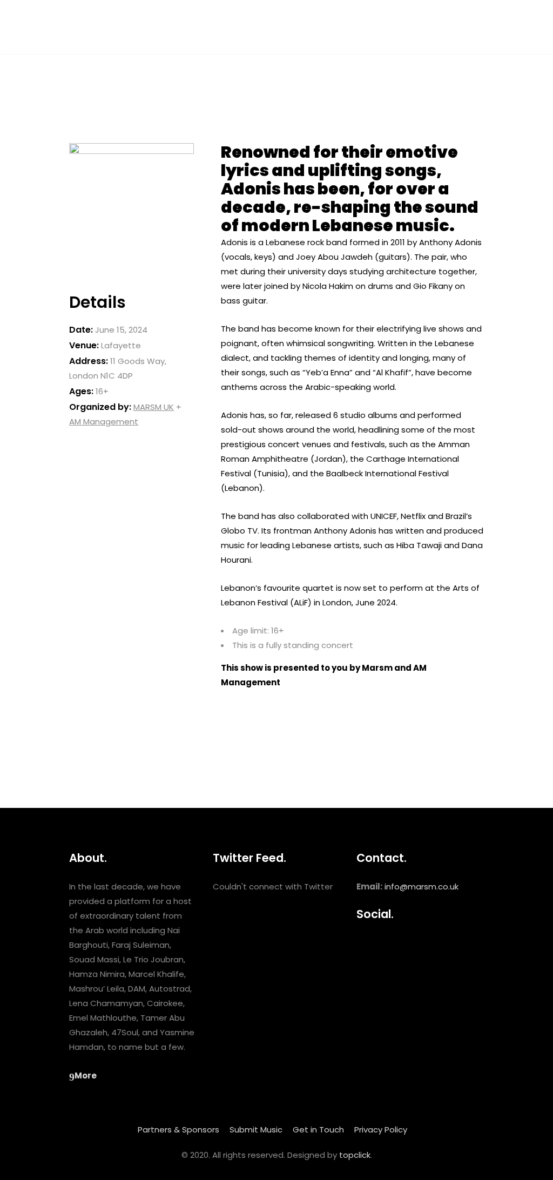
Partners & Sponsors (178, 1129)
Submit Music (256, 1129)
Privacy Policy (380, 1129)
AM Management (103, 421)
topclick (354, 1155)
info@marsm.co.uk (421, 886)
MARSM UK (153, 407)
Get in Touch (318, 1129)
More (86, 1075)
